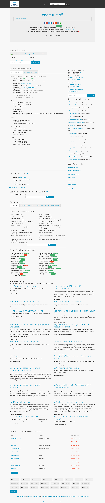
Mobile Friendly (55, 205)
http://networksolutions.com (27, 87)
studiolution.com (14, 468)
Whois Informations (16, 72)
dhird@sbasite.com (74, 79)
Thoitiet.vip (72, 145)
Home (16, 18)
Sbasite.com (22, 18)
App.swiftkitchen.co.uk (74, 148)
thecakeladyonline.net (16, 438)
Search (67, 4)
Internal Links (14, 205)
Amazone (36, 54)
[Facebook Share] (45, 22)
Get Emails (91, 95)
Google (28, 54)
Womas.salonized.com (75, 156)
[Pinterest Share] (54, 22)
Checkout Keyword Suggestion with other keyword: (23, 60)
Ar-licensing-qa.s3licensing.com (77, 128)
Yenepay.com (72, 102)
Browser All (15, 473)
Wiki (45, 54)
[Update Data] (30, 68)
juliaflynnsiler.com (15, 458)
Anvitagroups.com (73, 107)
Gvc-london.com (73, 142)
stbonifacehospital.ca (16, 448)
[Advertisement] (38, 157)
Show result (36, 62)
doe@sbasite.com (74, 86)
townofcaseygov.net (15, 465)
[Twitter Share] (49, 22)
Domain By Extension (35, 4)
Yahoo (21, 54)
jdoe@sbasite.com (74, 82)
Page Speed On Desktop (27, 205)
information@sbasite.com (76, 77)
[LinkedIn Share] (51, 22)
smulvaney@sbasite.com (76, 81)
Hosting (43, 4)
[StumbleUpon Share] (56, 22)
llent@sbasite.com (74, 91)
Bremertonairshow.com (75, 105)
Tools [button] (47, 4)
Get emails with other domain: (76, 93)
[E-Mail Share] (60, 22)
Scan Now (51, 197)
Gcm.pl (70, 116)
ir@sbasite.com (73, 88)
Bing (14, 54)
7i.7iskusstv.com (73, 110)
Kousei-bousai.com (74, 139)
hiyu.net (13, 462)
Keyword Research (25, 4)
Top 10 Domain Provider (30, 72)
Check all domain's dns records (17, 187)
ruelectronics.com (15, 455)
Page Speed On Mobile (43, 205)
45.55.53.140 (22, 177)
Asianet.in (71, 153)
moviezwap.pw (14, 441)
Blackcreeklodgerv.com (75, 151)
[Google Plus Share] (47, 22)
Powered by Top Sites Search (45, 501)
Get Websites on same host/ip (17, 197)
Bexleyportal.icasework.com (76, 122)
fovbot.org (13, 445)
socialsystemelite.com (16, 452)
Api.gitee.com (72, 133)
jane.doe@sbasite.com (75, 84)
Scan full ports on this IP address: (18, 245)
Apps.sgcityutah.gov (74, 159)
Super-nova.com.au (74, 113)
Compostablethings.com (75, 119)
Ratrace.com (72, 136)
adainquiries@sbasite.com (76, 89)
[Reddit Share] (58, 22)
